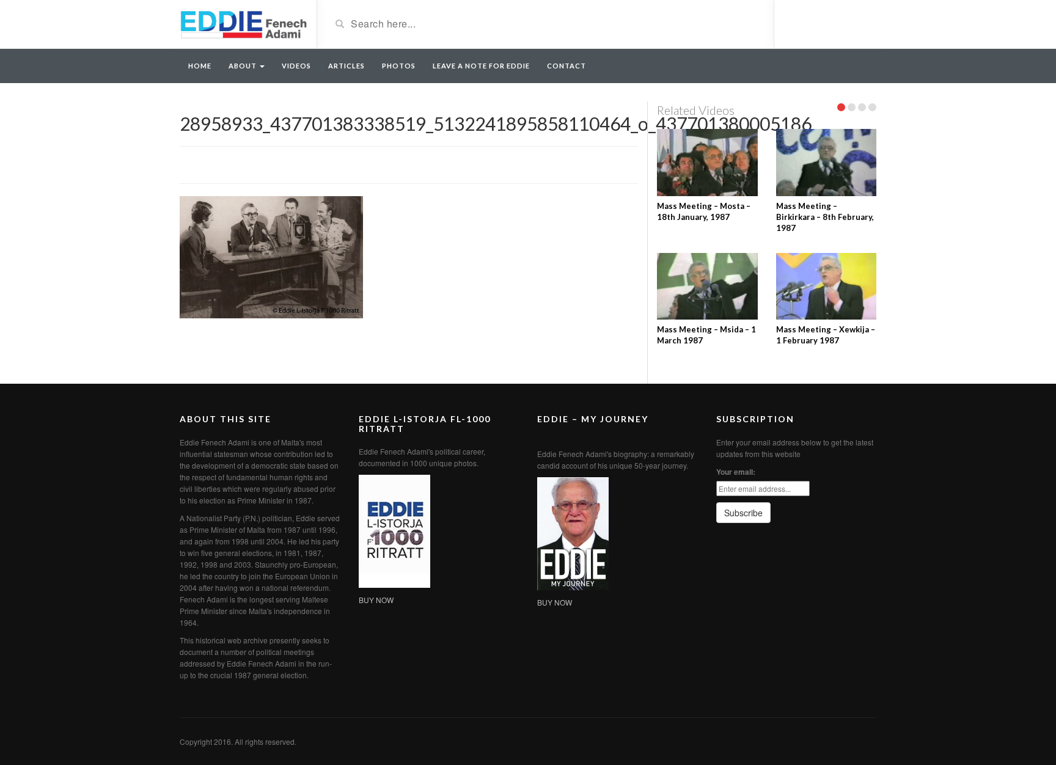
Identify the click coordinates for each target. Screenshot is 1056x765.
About (243, 66)
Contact (566, 66)
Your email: (735, 471)
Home (199, 66)
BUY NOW (376, 600)
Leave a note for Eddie (481, 66)
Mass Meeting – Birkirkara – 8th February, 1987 (825, 217)
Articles (346, 66)
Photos (399, 66)
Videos (296, 66)
